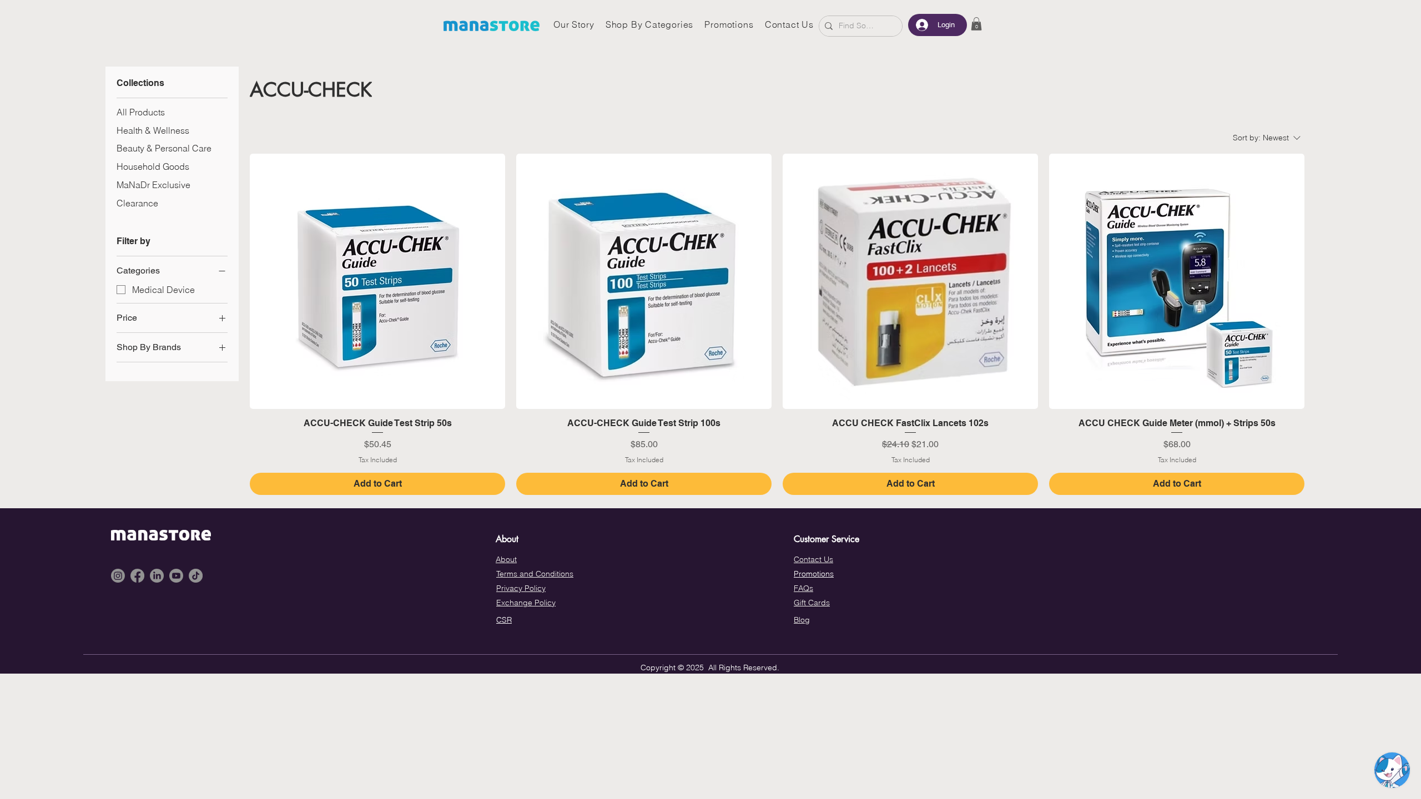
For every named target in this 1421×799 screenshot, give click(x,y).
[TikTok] (196, 576)
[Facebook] (137, 576)
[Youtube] (176, 576)
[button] (976, 24)
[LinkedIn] (157, 576)
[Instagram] (118, 576)
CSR (504, 620)
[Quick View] (377, 281)
